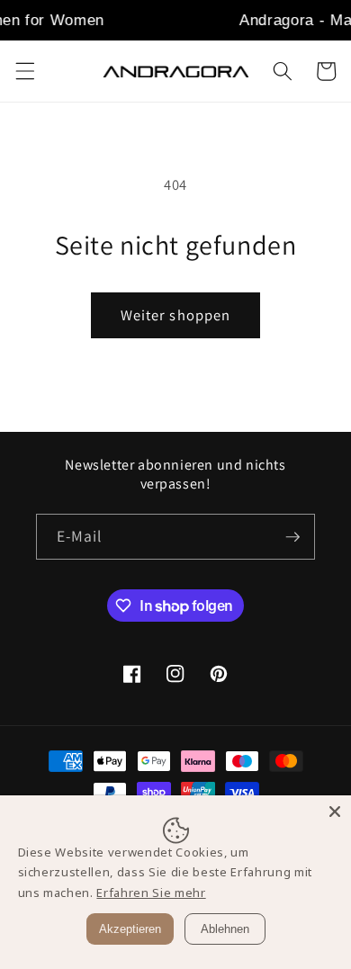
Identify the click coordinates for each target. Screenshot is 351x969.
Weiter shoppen (175, 315)
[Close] (335, 812)
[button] (24, 71)
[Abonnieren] (292, 537)
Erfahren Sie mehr (150, 892)
